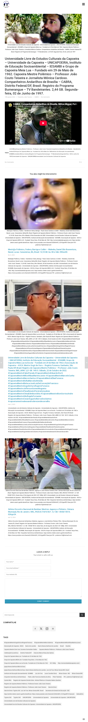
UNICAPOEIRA (27, 697)
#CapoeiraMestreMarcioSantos (43, 642)
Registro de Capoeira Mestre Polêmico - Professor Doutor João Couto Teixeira (27, 684)
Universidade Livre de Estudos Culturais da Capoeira (20, 701)
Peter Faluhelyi (57, 677)
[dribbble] (53, 628)
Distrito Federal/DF (26, 653)
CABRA (36, 97)
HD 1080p (53, 663)
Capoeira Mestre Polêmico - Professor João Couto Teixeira (56, 649)
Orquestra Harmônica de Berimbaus (15, 677)
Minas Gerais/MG (77, 673)
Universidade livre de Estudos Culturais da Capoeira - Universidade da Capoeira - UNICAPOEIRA (32, 704)
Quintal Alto (7, 680)
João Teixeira (28, 97)
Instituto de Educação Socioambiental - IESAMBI (18, 673)
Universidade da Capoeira (41, 697)
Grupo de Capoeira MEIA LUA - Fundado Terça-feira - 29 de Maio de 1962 (25, 660)
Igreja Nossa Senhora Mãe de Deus (14, 666)
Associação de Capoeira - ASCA (13, 646)
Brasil (62, 646)
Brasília (68, 646)
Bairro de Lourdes (30, 646)
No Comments (45, 97)
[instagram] (47, 628)
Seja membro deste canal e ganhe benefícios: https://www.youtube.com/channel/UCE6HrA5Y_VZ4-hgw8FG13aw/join (39, 694)
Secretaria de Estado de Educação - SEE (57, 690)
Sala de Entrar (52, 687)
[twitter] (41, 628)
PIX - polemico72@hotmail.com (73, 677)
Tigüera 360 (7, 697)
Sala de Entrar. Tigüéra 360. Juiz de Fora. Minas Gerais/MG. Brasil (23, 690)
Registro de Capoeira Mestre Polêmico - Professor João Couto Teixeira (25, 687)
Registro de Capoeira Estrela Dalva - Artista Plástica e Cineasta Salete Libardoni (37, 680)
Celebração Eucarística (11, 653)
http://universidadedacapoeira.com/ (69, 663)
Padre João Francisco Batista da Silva (39, 677)
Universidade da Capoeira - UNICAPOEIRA (63, 697)
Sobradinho (80, 694)
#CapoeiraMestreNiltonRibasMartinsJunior (67, 642)
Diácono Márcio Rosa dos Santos (44, 653)
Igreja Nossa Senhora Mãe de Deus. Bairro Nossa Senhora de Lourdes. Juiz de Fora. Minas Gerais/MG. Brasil (36, 670)
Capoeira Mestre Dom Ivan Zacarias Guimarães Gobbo (20, 649)
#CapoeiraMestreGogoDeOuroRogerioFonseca (18, 642)
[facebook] (35, 628)
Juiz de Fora (38, 673)
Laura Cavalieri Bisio (51, 673)
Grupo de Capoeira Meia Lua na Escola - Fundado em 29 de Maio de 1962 (26, 663)
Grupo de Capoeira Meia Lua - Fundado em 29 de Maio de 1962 (23, 656)
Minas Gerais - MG (64, 673)
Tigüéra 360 (17, 697)
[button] (82, 615)
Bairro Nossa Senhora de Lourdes (48, 646)
